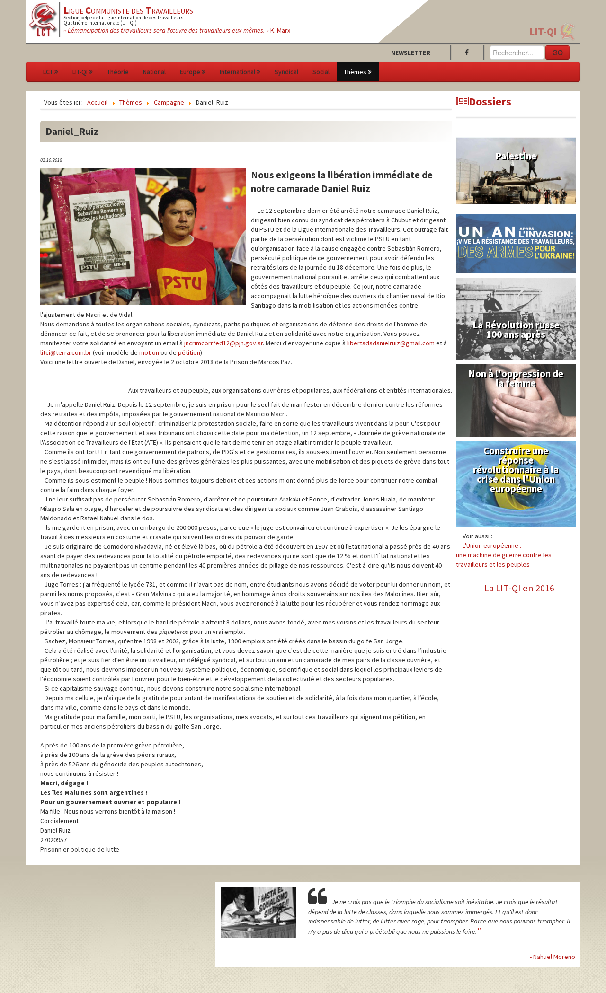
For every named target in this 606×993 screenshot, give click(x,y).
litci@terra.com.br (65, 352)
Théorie (118, 72)
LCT (48, 72)
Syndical (286, 72)
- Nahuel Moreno (552, 956)
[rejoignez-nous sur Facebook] (468, 52)
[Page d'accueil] (43, 19)
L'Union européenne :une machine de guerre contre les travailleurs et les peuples (504, 555)
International (237, 72)
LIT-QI (543, 31)
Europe (190, 72)
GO (558, 52)
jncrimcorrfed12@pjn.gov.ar (223, 343)
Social (321, 72)
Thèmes (355, 72)
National (154, 72)
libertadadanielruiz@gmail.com (391, 343)
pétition (189, 352)
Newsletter (410, 52)
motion (149, 352)
